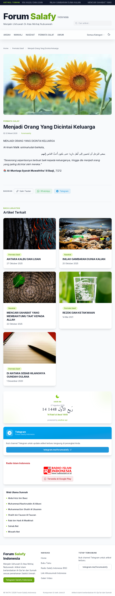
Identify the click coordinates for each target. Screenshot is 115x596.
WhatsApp (45, 191)
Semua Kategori (95, 35)
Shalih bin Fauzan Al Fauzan (22, 515)
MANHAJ (18, 35)
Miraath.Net (14, 532)
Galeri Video (46, 578)
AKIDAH (7, 35)
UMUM (60, 35)
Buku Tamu (46, 563)
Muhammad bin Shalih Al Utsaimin (25, 509)
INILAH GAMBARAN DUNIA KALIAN (65, 2)
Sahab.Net (13, 526)
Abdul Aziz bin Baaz (17, 498)
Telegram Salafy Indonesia (19, 580)
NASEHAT (30, 35)
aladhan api (62, 420)
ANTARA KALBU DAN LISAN (30, 2)
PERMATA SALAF (46, 35)
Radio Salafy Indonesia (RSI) (54, 568)
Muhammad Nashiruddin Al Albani (24, 504)
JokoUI (62, 593)
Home (5, 48)
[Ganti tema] (108, 35)
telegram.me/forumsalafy (56, 450)
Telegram (64, 191)
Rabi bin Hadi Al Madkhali (20, 520)
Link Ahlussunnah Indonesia (53, 573)
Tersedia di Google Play (59, 479)
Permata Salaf (18, 48)
